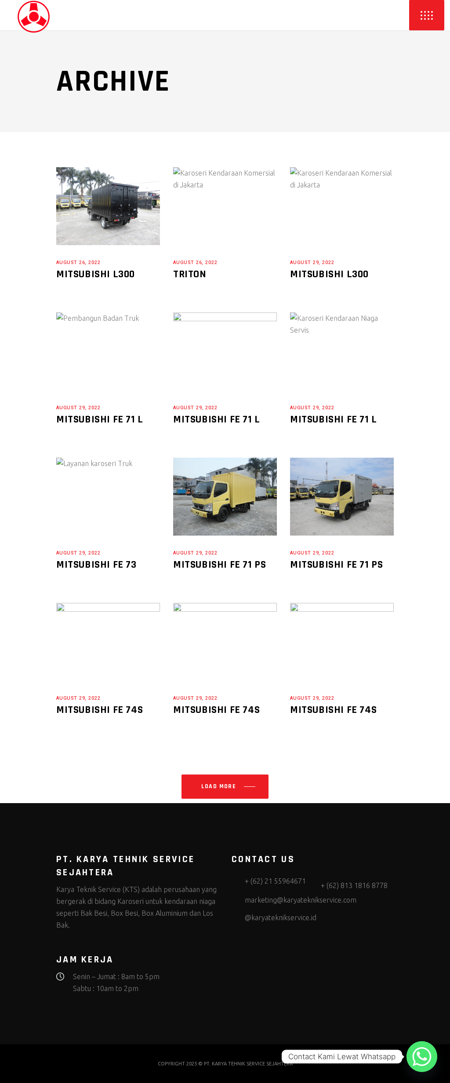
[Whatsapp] (421, 1056)
